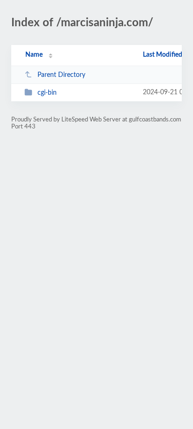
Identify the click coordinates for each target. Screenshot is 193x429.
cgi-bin (47, 93)
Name (34, 55)
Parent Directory (61, 75)
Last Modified (162, 55)
